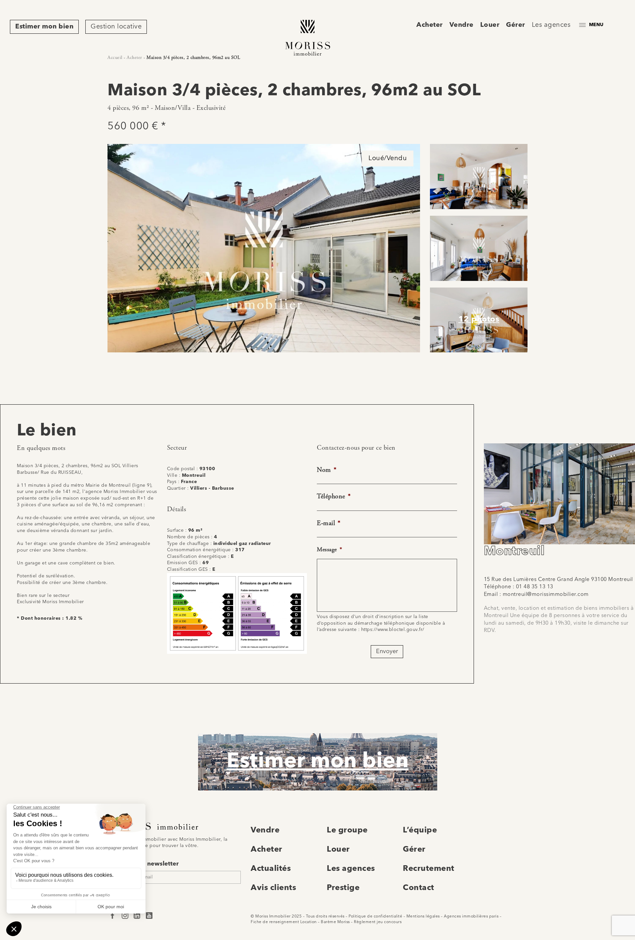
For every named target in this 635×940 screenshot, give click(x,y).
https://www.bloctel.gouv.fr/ (392, 629)
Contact (418, 888)
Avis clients (273, 888)
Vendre (461, 25)
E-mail (329, 523)
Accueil (114, 58)
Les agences (551, 25)
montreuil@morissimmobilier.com (546, 594)
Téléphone (334, 496)
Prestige (343, 888)
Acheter (429, 25)
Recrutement (428, 869)
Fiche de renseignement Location (284, 922)
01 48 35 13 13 (534, 587)
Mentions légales (423, 916)
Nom (326, 470)
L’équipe (420, 830)
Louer (490, 25)
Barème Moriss (335, 922)
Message (329, 549)
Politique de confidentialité (375, 916)
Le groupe (347, 830)
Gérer (515, 25)
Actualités (271, 869)
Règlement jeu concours (378, 922)
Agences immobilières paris (471, 916)
